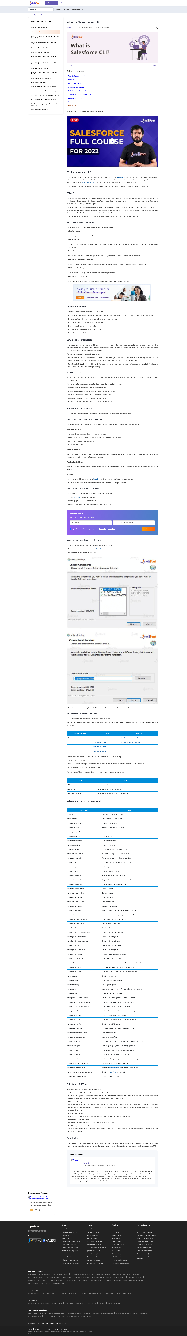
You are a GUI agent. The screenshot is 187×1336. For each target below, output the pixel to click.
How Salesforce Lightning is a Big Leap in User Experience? (45, 104)
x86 (100, 549)
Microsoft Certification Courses (55, 1283)
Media (30, 1329)
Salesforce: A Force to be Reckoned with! (43, 99)
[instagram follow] (41, 1232)
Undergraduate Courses (135, 1277)
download (77, 497)
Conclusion (72, 102)
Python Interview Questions (145, 1229)
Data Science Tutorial (118, 1257)
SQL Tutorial (63, 1293)
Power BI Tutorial (51, 1293)
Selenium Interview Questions (37, 1313)
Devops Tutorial (116, 1235)
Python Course (66, 1235)
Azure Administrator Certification (96, 1247)
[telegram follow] (44, 1232)
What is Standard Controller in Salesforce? (44, 86)
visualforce (113, 1072)
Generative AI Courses (136, 1280)
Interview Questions (77, 9)
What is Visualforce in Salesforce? (41, 78)
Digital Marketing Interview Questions (145, 1257)
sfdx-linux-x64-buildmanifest (130, 742)
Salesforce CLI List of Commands (79, 94)
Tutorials (66, 9)
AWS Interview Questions (144, 1232)
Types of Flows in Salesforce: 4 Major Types (44, 91)
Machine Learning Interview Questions (78, 1313)
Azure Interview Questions (56, 1313)
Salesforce (121, 177)
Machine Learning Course (69, 1232)
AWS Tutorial (115, 1232)
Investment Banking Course (70, 1251)
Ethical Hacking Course (94, 1244)
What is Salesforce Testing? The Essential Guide (43, 57)
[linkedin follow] (35, 1232)
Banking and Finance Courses (37, 1280)
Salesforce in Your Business (39, 109)
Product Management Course (70, 1263)
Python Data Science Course (120, 1263)
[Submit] (61, 3)
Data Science (32, 1274)
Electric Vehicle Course (93, 1257)
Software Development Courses (101, 1277)
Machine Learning (57, 1303)
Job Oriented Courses (53, 1277)
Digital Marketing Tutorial (96, 1293)
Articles (58, 9)
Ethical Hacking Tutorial (119, 1254)
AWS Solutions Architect (94, 1229)
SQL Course (65, 1254)
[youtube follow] (38, 1232)
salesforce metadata (89, 183)
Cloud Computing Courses (119, 1260)
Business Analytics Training (70, 1247)
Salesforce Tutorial (117, 1247)
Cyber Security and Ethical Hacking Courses (126, 1274)
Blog (35, 15)
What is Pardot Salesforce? (39, 28)
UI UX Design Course (93, 1232)
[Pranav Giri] (75, 1161)
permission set (114, 1068)
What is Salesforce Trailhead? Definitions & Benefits (44, 73)
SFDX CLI (71, 80)
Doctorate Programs (119, 1277)
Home (30, 15)
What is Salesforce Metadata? (40, 52)
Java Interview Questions (144, 1244)
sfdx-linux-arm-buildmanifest (130, 738)
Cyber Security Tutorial (118, 1244)
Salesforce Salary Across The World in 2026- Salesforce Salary (44, 63)
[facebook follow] (29, 1232)
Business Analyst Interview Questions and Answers (131, 1313)
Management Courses (120, 1280)
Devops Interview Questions (145, 1238)
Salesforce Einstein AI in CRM (40, 48)
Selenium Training (92, 1238)
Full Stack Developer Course (70, 1260)
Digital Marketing (80, 1303)
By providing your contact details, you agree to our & (93, 529)
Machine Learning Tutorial (36, 1293)
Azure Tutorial (116, 1251)
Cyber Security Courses (69, 1244)
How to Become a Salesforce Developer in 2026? (43, 42)
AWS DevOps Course (68, 1257)
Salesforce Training (92, 1235)
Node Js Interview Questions (145, 1254)
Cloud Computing (33, 1303)
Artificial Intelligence (114, 1303)
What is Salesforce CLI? (76, 76)
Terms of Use (102, 529)
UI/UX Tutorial (127, 1293)
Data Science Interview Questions (147, 1235)
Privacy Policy (111, 529)
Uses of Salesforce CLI (76, 83)
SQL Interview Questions (144, 1247)
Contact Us (38, 1329)
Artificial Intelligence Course (95, 1241)
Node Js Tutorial (116, 1241)
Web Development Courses (95, 1263)
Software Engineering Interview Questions (79, 1316)
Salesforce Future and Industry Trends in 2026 (45, 95)
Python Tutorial (116, 1229)
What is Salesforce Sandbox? (40, 68)
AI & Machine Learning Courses (80, 1274)
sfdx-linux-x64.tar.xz (99, 751)
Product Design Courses (56, 1280)
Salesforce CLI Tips (75, 98)
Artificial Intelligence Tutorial (77, 1293)
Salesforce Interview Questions (146, 1241)
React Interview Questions (144, 1251)
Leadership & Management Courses (100, 1280)
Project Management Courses (101, 1274)
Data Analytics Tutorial (113, 1293)
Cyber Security (92, 1303)
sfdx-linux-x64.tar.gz (100, 747)
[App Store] (49, 1240)
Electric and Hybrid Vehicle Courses (76, 1280)
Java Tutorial (116, 1238)
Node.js (95, 479)
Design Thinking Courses (35, 1283)
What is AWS (69, 1303)
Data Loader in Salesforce (77, 87)
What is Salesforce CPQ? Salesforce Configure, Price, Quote (45, 37)
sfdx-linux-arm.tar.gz (100, 738)
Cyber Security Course (93, 1251)
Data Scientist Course (68, 1229)
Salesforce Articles (43, 15)
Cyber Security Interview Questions (102, 1313)
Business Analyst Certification (71, 1241)
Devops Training (66, 1238)
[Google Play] (35, 1240)
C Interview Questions (34, 1316)
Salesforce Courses (44, 1274)
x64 (95, 549)
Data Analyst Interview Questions (54, 1316)
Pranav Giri (71, 27)
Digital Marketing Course (94, 1254)
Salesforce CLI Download (77, 91)
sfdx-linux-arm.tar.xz (100, 742)
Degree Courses (67, 1277)
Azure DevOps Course (93, 1260)
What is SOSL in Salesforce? (39, 82)
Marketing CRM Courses (81, 1277)
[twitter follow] (32, 1232)
